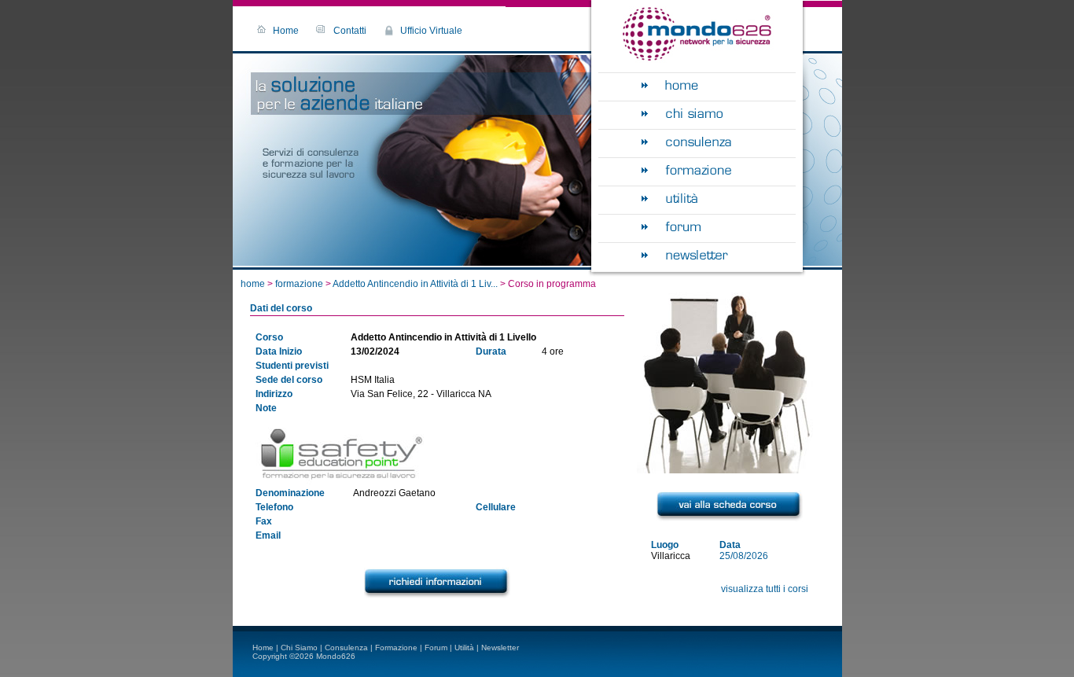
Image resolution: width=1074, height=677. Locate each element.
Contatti (349, 30)
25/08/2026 (743, 555)
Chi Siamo (299, 647)
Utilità (464, 647)
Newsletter (500, 647)
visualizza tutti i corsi (764, 588)
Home (286, 30)
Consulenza (346, 647)
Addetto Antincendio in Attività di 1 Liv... (415, 283)
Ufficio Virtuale (431, 30)
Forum (436, 647)
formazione (300, 283)
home (253, 283)
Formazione (396, 647)
